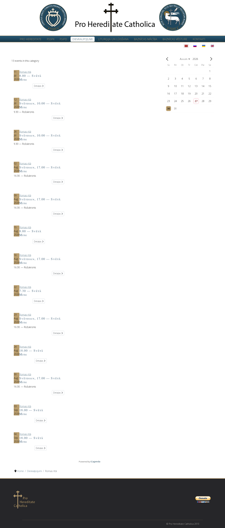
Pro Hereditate (30, 39)
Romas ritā (25, 72)
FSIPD (63, 39)
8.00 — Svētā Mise (30, 77)
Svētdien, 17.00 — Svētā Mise (40, 169)
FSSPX (50, 39)
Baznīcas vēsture (175, 39)
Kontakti (199, 39)
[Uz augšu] (220, 522)
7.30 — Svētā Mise (30, 293)
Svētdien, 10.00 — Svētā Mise (40, 105)
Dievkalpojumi (82, 39)
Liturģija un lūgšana (113, 39)
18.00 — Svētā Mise (31, 352)
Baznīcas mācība (145, 39)
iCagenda (95, 461)
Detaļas (38, 85)
